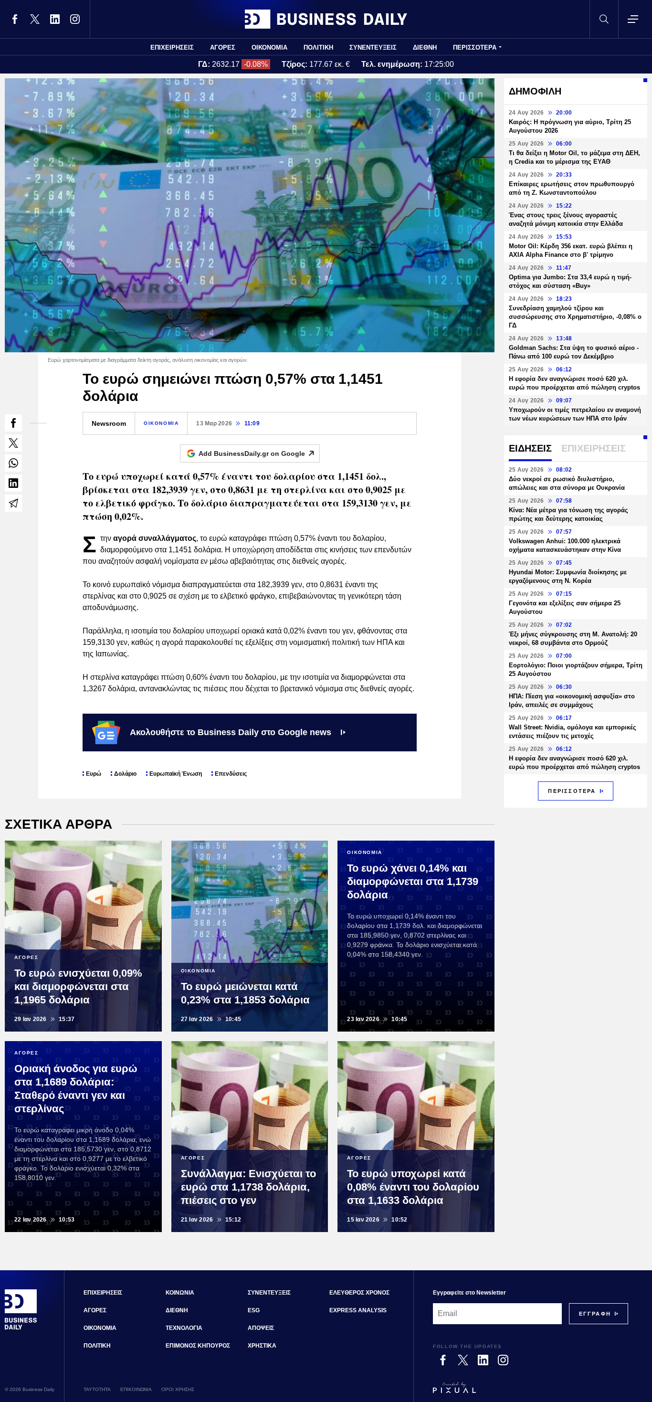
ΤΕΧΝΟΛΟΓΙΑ (184, 1328)
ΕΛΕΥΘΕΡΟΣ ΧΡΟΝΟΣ (359, 1292)
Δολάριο (125, 773)
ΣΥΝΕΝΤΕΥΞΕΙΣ (373, 47)
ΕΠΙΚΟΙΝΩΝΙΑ (136, 1389)
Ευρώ (93, 773)
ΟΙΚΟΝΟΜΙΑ (269, 47)
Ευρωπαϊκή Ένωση (175, 773)
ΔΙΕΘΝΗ (425, 47)
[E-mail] (13, 503)
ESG (254, 1310)
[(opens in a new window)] (15, 19)
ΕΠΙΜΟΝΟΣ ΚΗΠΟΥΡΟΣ (198, 1345)
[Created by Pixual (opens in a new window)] (530, 1392)
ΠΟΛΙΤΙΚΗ (318, 47)
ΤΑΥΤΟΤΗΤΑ (97, 1389)
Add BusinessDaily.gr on (252, 453)
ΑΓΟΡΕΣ (222, 47)
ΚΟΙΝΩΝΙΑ (180, 1292)
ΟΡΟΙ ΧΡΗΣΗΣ (177, 1389)
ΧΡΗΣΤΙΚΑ (262, 1345)
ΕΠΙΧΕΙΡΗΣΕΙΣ (172, 47)
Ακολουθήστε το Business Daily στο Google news (230, 732)
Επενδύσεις (231, 773)
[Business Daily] (326, 19)
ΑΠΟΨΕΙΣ (261, 1328)
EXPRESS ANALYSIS (358, 1310)
